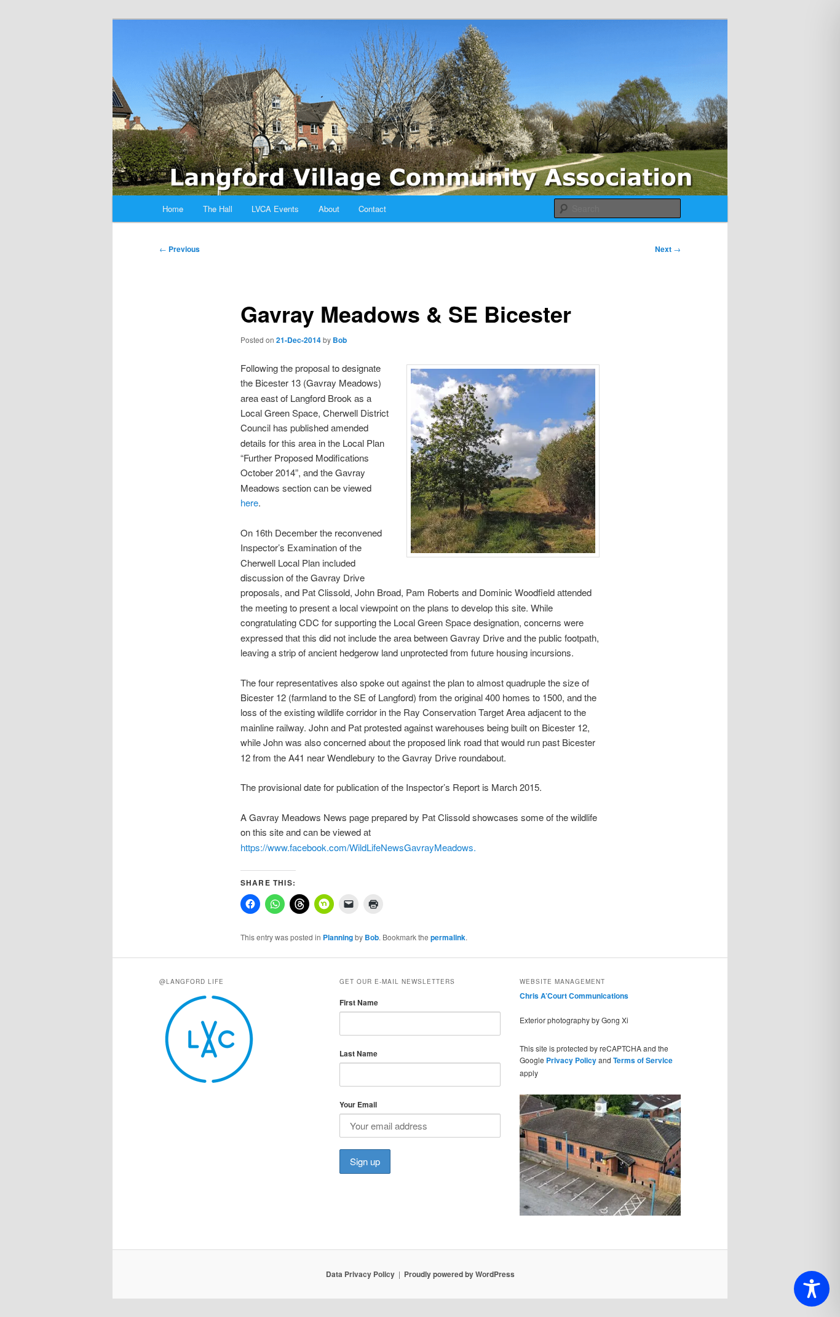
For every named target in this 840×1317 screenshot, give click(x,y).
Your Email (358, 1104)
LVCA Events (275, 208)
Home (172, 208)
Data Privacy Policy (360, 1274)
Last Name (358, 1053)
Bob (340, 339)
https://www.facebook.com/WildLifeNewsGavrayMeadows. (358, 847)
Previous (179, 248)
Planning (338, 937)
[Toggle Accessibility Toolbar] (812, 1289)
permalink (448, 937)
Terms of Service (643, 1060)
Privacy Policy (571, 1060)
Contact (372, 208)
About (329, 208)
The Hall (217, 208)
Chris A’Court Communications (574, 995)
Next (668, 248)
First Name (358, 1002)
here (249, 502)
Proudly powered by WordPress (459, 1274)
